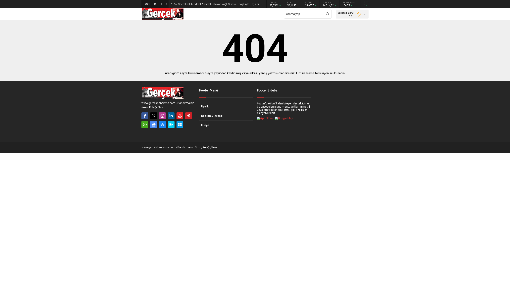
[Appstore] (162, 124)
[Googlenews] (153, 124)
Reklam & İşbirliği (212, 115)
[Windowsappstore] (180, 124)
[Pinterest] (188, 115)
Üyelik (205, 106)
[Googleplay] (171, 124)
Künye (205, 125)
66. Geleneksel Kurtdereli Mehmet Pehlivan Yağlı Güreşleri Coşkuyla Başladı (216, 4)
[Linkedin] (171, 115)
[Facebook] (144, 115)
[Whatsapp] (144, 124)
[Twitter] (153, 115)
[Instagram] (162, 115)
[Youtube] (180, 115)
